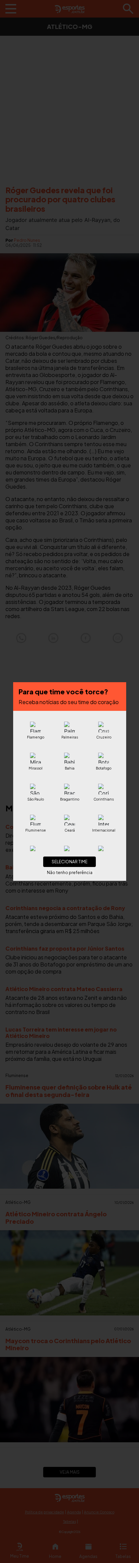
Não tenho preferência (69, 872)
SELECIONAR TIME (69, 861)
